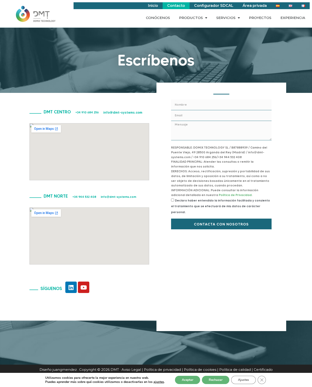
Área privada (255, 5)
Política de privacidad (162, 369)
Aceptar (187, 380)
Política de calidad (235, 369)
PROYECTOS (260, 18)
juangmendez (65, 369)
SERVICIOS (225, 18)
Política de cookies (200, 369)
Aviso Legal (131, 369)
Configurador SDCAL (213, 5)
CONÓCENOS (158, 18)
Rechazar (215, 380)
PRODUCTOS (191, 18)
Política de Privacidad (235, 195)
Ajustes (243, 380)
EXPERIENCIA (292, 18)
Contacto (176, 5)
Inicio (153, 5)
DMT (115, 369)
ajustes (158, 382)
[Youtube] (83, 287)
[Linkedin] (71, 287)
